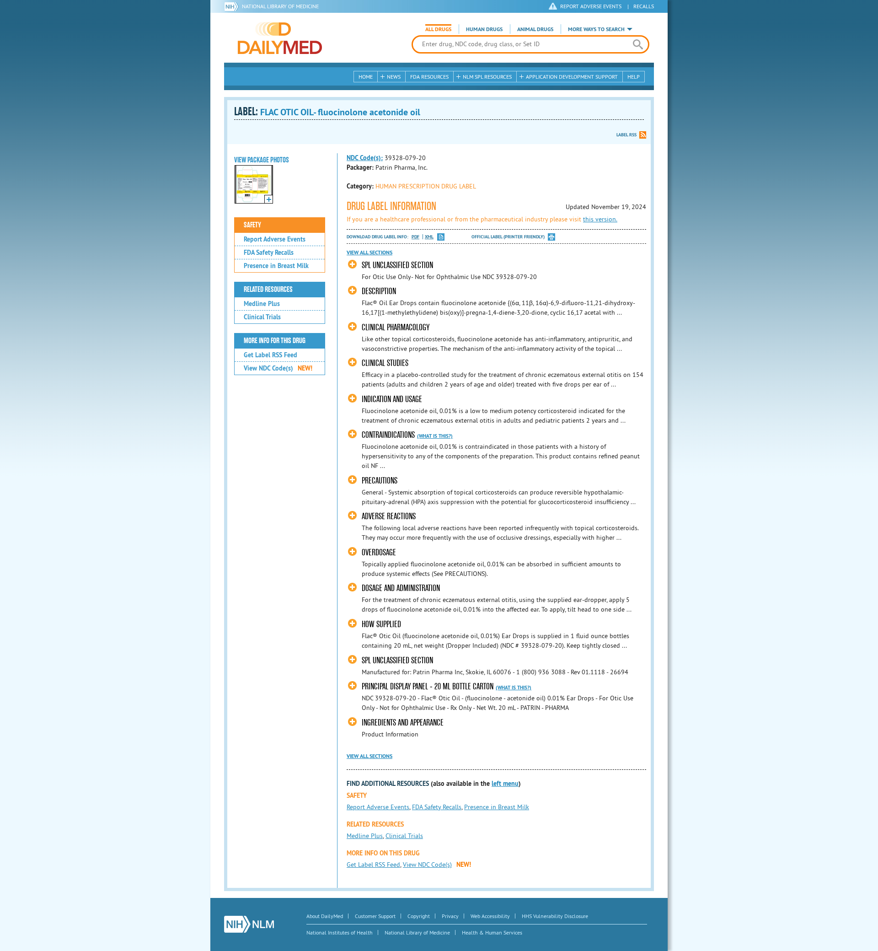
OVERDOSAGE (379, 552)
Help (633, 76)
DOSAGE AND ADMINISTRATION (401, 588)
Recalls (643, 6)
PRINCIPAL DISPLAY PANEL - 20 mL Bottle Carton (427, 686)
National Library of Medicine (280, 6)
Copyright (418, 916)
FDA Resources (429, 76)
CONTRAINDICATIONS (388, 435)
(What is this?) (435, 436)
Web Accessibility (490, 916)
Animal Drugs (535, 29)
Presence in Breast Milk (276, 266)
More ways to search (596, 29)
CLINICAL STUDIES (385, 363)
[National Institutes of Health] (233, 6)
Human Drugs (484, 29)
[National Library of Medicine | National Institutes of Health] (249, 924)
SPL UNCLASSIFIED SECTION (397, 265)
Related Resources (268, 289)
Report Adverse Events (274, 239)
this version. (600, 219)
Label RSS (626, 135)
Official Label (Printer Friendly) (508, 237)
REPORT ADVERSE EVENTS (590, 6)
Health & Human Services (492, 932)
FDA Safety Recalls (269, 252)
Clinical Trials (262, 317)
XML (429, 236)
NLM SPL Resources (487, 76)
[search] (637, 44)
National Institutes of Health (339, 932)
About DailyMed (324, 916)
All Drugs (438, 29)
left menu (505, 783)
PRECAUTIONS (379, 480)
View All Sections (369, 252)
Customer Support (375, 916)
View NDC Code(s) (278, 368)
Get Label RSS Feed (270, 355)
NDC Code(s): (365, 158)
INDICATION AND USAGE (392, 399)
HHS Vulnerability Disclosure (555, 916)
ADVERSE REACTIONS (389, 516)
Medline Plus (262, 304)
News (394, 76)
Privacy (450, 916)
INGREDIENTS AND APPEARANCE (403, 722)
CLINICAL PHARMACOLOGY (395, 327)
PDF (415, 236)
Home (366, 76)
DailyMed (280, 38)
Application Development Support (572, 76)
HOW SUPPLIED (381, 624)
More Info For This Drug (274, 340)
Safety (252, 225)
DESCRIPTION (379, 291)
